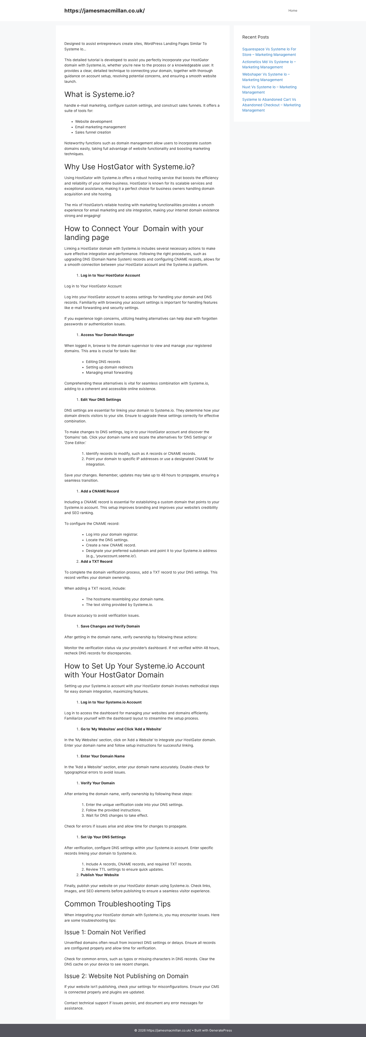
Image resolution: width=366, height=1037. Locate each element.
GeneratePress (220, 1030)
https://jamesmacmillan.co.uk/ (104, 10)
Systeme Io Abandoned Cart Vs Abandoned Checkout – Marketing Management (271, 104)
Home (292, 10)
